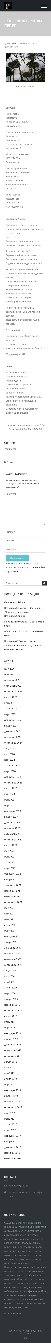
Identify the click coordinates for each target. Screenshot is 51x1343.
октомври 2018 (12, 1050)
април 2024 (10, 765)
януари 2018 (11, 1095)
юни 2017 (9, 1113)
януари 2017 (11, 1141)
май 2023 (9, 799)
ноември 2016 (12, 1152)
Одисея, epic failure (14, 602)
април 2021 (10, 925)
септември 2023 (13, 782)
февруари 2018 (12, 1090)
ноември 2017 (12, 1101)
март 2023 (10, 805)
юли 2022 (9, 850)
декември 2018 (12, 1044)
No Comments (12, 47)
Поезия (10, 462)
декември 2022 (12, 822)
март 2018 (10, 1084)
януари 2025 (11, 725)
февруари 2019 (12, 1033)
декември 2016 (12, 1147)
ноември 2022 (12, 828)
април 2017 (10, 1124)
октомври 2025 (12, 685)
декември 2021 (12, 885)
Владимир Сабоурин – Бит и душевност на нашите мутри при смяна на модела (22, 645)
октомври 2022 (12, 833)
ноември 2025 (12, 680)
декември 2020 (12, 947)
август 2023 (10, 788)
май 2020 (9, 982)
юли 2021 (9, 907)
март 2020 (10, 993)
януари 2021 (11, 942)
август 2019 (10, 1016)
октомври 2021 (12, 896)
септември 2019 (13, 1010)
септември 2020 (13, 964)
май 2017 (9, 1118)
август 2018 (10, 1061)
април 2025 (10, 708)
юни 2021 (9, 913)
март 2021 (10, 930)
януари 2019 (11, 1039)
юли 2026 (9, 668)
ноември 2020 (12, 953)
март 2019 (10, 1027)
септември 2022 (13, 839)
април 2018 (10, 1078)
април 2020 (10, 987)
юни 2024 (9, 759)
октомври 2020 (12, 959)
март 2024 (10, 771)
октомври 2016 (12, 1158)
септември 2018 (13, 1056)
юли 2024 (9, 754)
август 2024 (10, 748)
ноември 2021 (12, 890)
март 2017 (10, 1130)
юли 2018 (9, 1067)
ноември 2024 (12, 737)
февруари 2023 (12, 811)
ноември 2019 (12, 1004)
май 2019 (9, 1021)
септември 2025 (13, 691)
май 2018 (9, 1073)
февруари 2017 (12, 1135)
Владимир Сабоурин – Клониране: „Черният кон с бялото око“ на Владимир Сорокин (23, 612)
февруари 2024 (12, 776)
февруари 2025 (12, 719)
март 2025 (10, 714)
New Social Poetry (28, 43)
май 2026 (9, 674)
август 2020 (10, 970)
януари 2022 (11, 879)
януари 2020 (11, 999)
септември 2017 (13, 1107)
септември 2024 (13, 742)
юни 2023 (9, 793)
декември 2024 (12, 731)
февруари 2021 (12, 936)
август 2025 (10, 697)
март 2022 (10, 868)
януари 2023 (11, 816)
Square (35, 1330)
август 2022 (10, 845)
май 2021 (9, 919)
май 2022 (9, 856)
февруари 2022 (12, 873)
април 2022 (10, 862)
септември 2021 (13, 902)
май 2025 (9, 702)
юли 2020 (9, 976)
